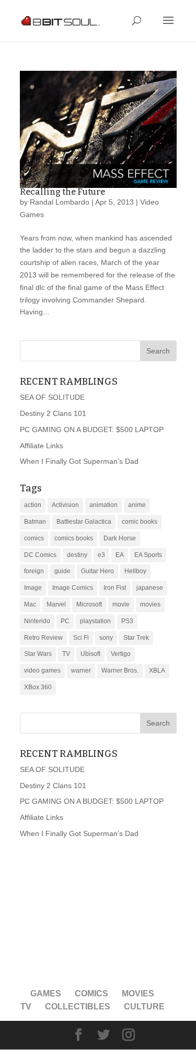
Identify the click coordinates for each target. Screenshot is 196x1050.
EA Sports (148, 555)
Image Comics (72, 587)
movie (121, 604)
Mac (30, 604)
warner (81, 670)
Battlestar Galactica (83, 521)
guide (62, 571)
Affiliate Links (41, 445)
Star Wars (38, 653)
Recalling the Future (62, 192)
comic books (139, 521)
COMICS (91, 993)
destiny (77, 555)
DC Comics (40, 555)
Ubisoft (90, 653)
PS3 (127, 621)
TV (66, 653)
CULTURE (144, 1006)
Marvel (56, 604)
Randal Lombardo (59, 202)
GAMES (45, 993)
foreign (34, 571)
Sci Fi (81, 637)
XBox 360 (38, 687)
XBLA (157, 670)
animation (103, 505)
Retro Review (43, 637)
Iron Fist (114, 587)
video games (42, 670)
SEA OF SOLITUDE (52, 397)
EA (120, 555)
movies (150, 604)
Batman (35, 521)
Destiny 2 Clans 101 (53, 413)
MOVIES (138, 993)
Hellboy (135, 571)
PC (65, 621)
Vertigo (121, 653)
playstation (95, 621)
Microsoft (89, 604)
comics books (73, 538)
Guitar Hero (97, 571)
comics (34, 538)
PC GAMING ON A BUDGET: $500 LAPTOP (92, 429)
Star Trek (136, 637)
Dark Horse (119, 538)
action (32, 505)
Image (33, 587)
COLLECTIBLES (77, 1006)
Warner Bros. (120, 670)
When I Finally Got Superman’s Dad (79, 461)
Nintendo (37, 621)
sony (106, 637)
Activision (65, 505)
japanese (149, 587)
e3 (101, 555)
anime (137, 505)
